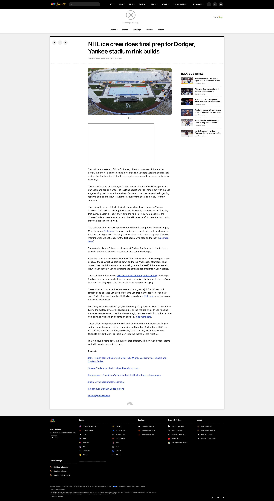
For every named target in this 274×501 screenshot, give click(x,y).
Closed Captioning (67, 486)
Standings (137, 30)
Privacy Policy (107, 486)
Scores (125, 30)
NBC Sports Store (82, 486)
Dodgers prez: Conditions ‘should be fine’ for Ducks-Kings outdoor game (124, 375)
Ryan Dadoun (94, 58)
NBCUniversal (61, 489)
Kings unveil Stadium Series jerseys (106, 389)
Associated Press (200, 83)
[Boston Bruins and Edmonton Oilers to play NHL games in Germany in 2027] (187, 122)
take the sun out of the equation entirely (137, 275)
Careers (58, 486)
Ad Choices (98, 486)
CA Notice (131, 486)
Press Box (91, 486)
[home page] (58, 4)
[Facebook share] (54, 42)
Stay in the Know (56, 429)
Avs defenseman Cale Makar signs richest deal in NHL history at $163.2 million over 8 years (208, 79)
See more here (143, 316)
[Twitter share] (60, 42)
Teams (113, 30)
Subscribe (54, 437)
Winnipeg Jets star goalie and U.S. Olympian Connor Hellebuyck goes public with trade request (206, 90)
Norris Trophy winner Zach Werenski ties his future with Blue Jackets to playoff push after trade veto (208, 132)
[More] (209, 4)
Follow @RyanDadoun (99, 395)
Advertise (52, 486)
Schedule (149, 30)
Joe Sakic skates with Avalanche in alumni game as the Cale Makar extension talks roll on (208, 111)
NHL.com (108, 231)
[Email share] (65, 42)
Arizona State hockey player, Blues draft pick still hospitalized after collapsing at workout (208, 100)
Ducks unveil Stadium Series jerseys (106, 382)
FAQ (75, 486)
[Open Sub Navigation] (114, 4)
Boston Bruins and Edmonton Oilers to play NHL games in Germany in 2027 (207, 121)
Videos (161, 30)
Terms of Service (140, 486)
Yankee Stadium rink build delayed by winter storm (113, 368)
